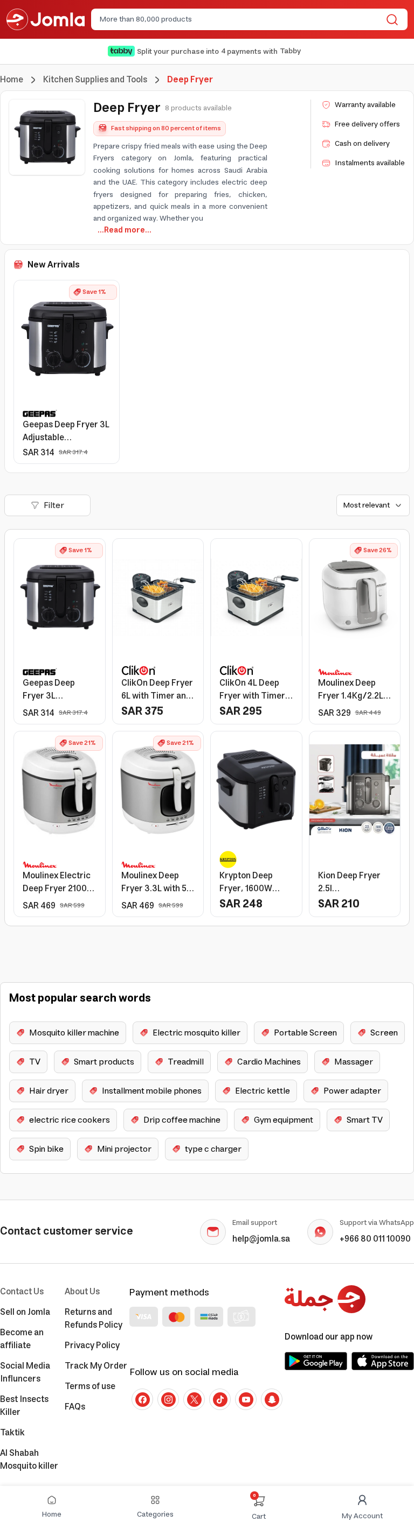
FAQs (75, 1406)
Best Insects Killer (24, 1406)
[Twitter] (194, 1399)
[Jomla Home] (45, 19)
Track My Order (96, 1365)
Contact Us (22, 1291)
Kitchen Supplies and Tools (95, 79)
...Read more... (124, 230)
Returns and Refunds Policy (93, 1318)
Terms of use (90, 1386)
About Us (82, 1291)
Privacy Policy (92, 1345)
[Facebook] (142, 1399)
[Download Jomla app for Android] (316, 1361)
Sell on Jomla (25, 1312)
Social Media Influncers (25, 1372)
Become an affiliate (22, 1339)
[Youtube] (246, 1399)
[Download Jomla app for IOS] (382, 1361)
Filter (54, 505)
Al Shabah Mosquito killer (29, 1459)
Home (11, 79)
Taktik (12, 1432)
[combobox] (240, 19)
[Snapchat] (272, 1399)
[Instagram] (168, 1399)
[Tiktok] (220, 1399)
